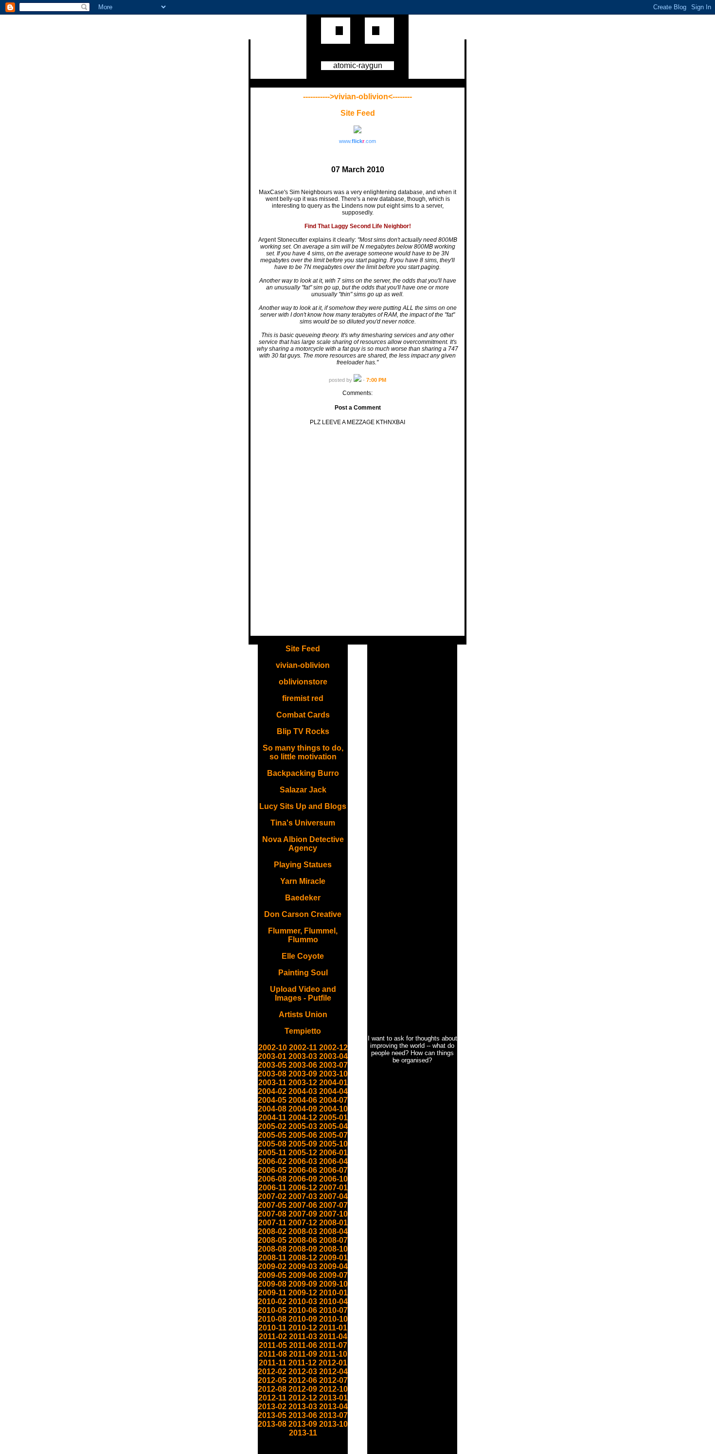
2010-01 (333, 1293)
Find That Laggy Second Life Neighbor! (357, 226)
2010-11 (272, 1328)
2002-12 (333, 1047)
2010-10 (333, 1319)
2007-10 (333, 1214)
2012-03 (302, 1371)
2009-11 (272, 1293)
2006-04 (333, 1161)
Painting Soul (303, 973)
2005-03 (302, 1126)
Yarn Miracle (302, 881)
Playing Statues (303, 865)
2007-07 (333, 1205)
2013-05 (272, 1415)
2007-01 (333, 1188)
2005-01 (333, 1117)
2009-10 (333, 1284)
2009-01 (333, 1258)
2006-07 (333, 1170)
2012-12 (302, 1398)
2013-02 (272, 1406)
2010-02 (272, 1301)
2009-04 (333, 1266)
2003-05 (272, 1065)
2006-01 (333, 1153)
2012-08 (272, 1389)
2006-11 (272, 1188)
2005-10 (333, 1144)
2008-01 (333, 1223)
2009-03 (302, 1266)
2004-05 (272, 1100)
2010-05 (272, 1310)
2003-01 (272, 1056)
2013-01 (333, 1398)
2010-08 (272, 1319)
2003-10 (333, 1074)
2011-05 (273, 1345)
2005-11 (272, 1153)
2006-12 (302, 1188)
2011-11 (272, 1363)
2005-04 (333, 1126)
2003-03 (302, 1056)
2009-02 (272, 1266)
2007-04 (333, 1196)
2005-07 (333, 1135)
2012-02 (272, 1371)
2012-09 (302, 1389)
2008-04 (333, 1231)
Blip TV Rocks (303, 731)
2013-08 (272, 1424)
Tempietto (303, 1031)
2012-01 (333, 1363)
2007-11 (272, 1223)
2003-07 (333, 1065)
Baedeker (303, 898)
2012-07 (333, 1380)
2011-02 (273, 1336)
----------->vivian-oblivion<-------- (357, 96)
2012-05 (272, 1380)
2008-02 (272, 1231)
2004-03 (302, 1091)
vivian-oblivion (303, 665)
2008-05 (272, 1240)
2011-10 (333, 1354)
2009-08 (272, 1284)
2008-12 (302, 1258)
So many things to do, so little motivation (303, 752)
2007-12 (302, 1223)
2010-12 (302, 1328)
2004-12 (302, 1117)
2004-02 (272, 1091)
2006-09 (302, 1179)
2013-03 (302, 1406)
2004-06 (302, 1100)
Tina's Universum (302, 823)
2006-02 (272, 1161)
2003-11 (272, 1082)
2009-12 (302, 1293)
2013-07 (333, 1415)
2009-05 (272, 1275)
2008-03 (302, 1231)
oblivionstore (303, 682)
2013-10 (333, 1424)
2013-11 (303, 1433)
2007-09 (302, 1214)
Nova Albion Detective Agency (303, 843)
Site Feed (357, 113)
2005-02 (272, 1126)
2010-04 (333, 1301)
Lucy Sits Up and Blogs (302, 806)
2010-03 (302, 1301)
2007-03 (302, 1196)
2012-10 (333, 1389)
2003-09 (302, 1074)
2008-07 (333, 1240)
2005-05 (272, 1135)
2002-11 (303, 1047)
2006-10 (333, 1179)
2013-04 (333, 1406)
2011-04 (333, 1336)
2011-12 (302, 1363)
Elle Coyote (303, 956)
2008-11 (272, 1258)
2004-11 (272, 1117)
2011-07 (333, 1345)
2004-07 (333, 1100)
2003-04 (333, 1056)
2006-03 (302, 1161)
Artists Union (303, 1014)
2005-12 (302, 1153)
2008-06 (302, 1240)
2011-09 (303, 1354)
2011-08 (273, 1354)
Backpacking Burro (303, 773)
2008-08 (272, 1249)
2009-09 (302, 1284)
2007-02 (272, 1196)
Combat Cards (303, 715)
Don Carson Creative (302, 914)
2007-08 (272, 1214)
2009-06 (302, 1275)
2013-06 (302, 1415)
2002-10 (272, 1047)
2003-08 (272, 1074)
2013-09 (302, 1424)
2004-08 (272, 1109)
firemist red (302, 698)
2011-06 (303, 1345)
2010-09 (302, 1319)
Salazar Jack (303, 790)
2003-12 (302, 1082)
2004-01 (333, 1082)
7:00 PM (376, 380)
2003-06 (302, 1065)
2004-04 (333, 1091)
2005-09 (302, 1144)
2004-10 (333, 1109)
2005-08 (272, 1144)
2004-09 (302, 1109)
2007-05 (272, 1205)
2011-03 (303, 1336)
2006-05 (272, 1170)
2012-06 (302, 1380)
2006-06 (302, 1170)
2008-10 (333, 1249)
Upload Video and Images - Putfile (303, 993)
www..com (357, 141)
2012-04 (333, 1371)
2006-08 (272, 1179)
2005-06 (302, 1135)
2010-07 (333, 1310)
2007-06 (302, 1205)
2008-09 (302, 1249)
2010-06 (302, 1310)
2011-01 (333, 1328)
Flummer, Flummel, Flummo (303, 935)
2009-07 (333, 1275)
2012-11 (272, 1398)
